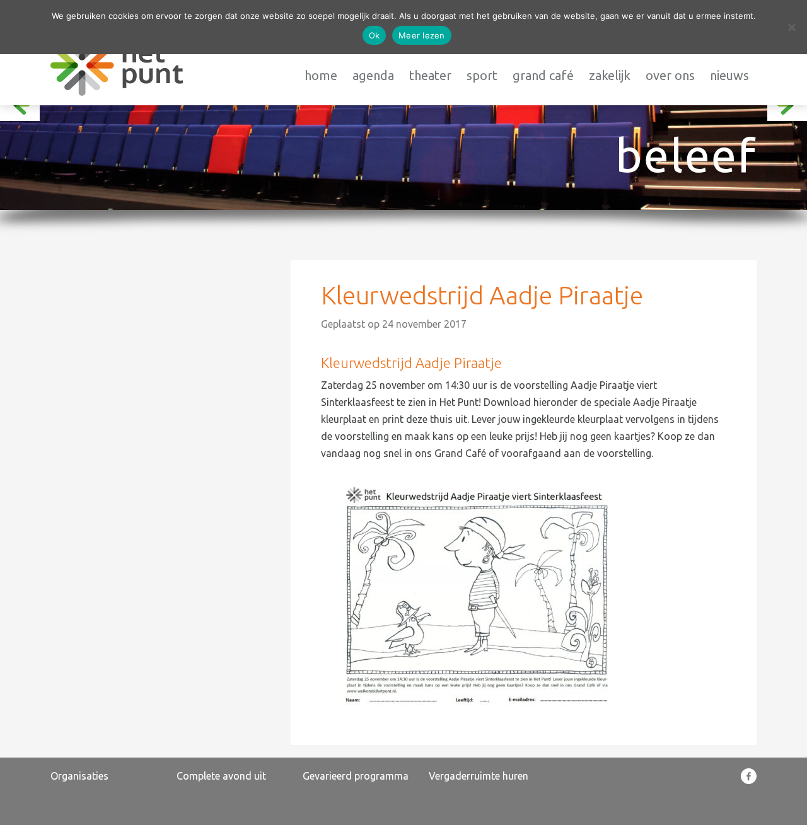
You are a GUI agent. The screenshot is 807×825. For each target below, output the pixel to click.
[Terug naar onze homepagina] (116, 65)
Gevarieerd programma (356, 776)
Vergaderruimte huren (478, 776)
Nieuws (729, 75)
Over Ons (670, 75)
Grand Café (543, 75)
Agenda (373, 75)
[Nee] (791, 27)
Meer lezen (421, 35)
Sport (482, 75)
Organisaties (79, 776)
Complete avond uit (221, 776)
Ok (374, 35)
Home (321, 75)
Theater (430, 75)
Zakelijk (609, 75)
